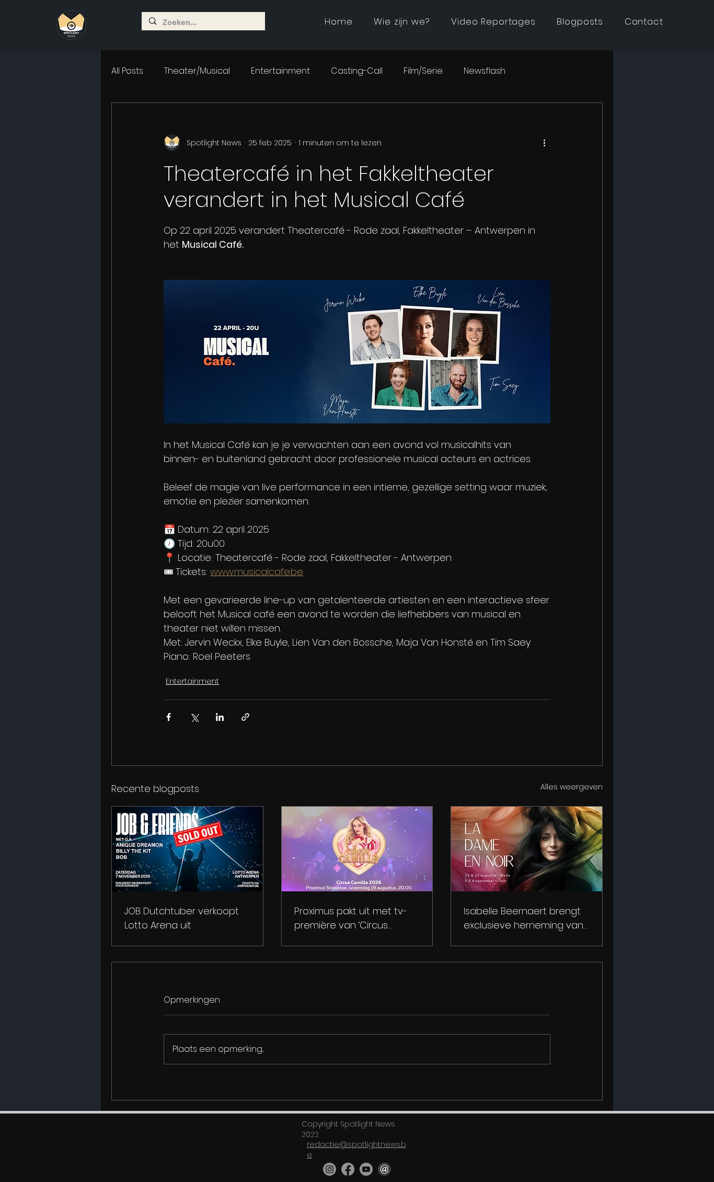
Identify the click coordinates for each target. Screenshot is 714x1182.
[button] (493, 21)
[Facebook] (347, 1169)
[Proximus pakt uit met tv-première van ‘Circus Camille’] (357, 849)
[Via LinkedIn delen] (220, 717)
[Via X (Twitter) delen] (194, 717)
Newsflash (484, 71)
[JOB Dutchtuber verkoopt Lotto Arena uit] (187, 849)
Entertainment (280, 71)
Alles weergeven (571, 787)
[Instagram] (329, 1169)
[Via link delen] (245, 717)
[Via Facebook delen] (169, 717)
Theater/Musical (197, 71)
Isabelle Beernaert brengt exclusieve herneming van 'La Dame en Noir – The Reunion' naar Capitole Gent (523, 918)
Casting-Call (357, 71)
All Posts (127, 71)
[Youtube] (366, 1169)
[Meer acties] (544, 142)
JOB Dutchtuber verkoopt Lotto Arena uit (181, 918)
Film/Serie (423, 71)
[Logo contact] (384, 1169)
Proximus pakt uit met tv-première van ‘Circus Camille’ (350, 918)
